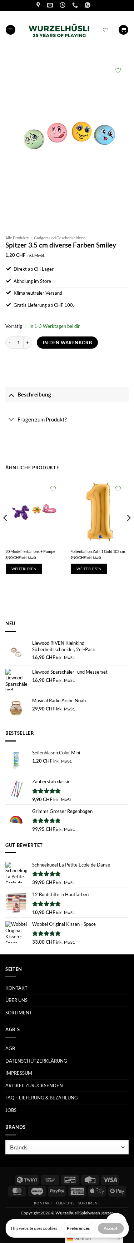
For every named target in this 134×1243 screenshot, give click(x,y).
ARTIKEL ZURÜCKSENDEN (34, 1085)
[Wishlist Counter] (105, 30)
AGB (10, 1048)
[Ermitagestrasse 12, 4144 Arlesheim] (39, 5)
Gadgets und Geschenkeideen (59, 237)
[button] (10, 30)
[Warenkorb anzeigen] (123, 30)
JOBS (10, 1110)
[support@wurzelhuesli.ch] (51, 5)
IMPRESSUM (18, 1073)
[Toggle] (11, 394)
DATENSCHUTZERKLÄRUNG (36, 1061)
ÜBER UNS (16, 1000)
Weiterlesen (23, 569)
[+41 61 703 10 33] (76, 5)
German (82, 1238)
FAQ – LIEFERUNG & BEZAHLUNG (41, 1097)
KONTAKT (16, 988)
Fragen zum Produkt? (42, 419)
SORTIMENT (18, 1012)
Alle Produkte (17, 237)
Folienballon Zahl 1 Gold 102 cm (97, 551)
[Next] (128, 532)
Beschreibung (34, 394)
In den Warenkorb (67, 342)
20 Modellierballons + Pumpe (30, 551)
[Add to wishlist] (118, 70)
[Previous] (5, 532)
